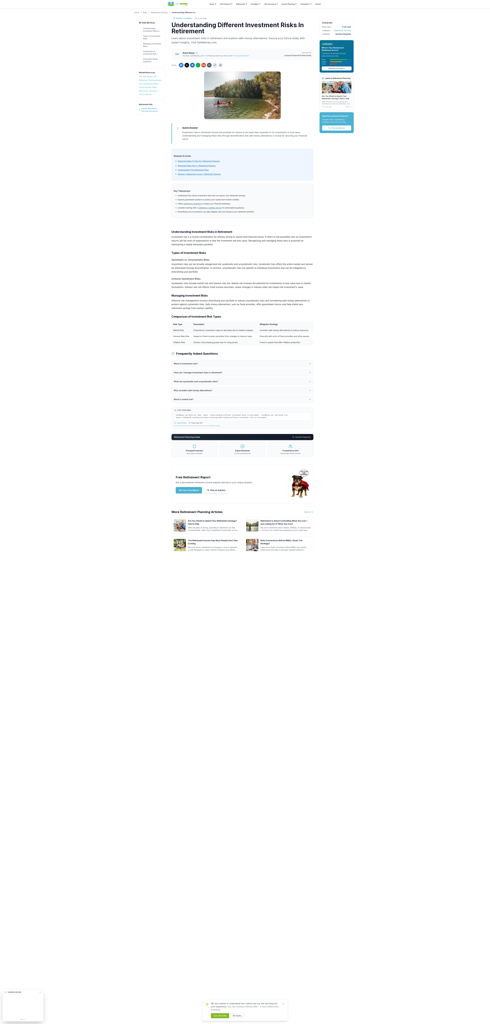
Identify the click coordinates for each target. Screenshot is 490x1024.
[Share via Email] (209, 65)
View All (307, 512)
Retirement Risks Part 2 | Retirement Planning (197, 166)
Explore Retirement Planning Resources (149, 109)
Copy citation (182, 423)
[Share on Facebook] (181, 65)
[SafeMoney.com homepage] (177, 4)
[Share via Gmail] (203, 65)
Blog (145, 12)
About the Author (242, 56)
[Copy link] (215, 65)
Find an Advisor (145, 94)
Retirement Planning (159, 12)
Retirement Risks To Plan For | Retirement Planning (199, 161)
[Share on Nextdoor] (198, 65)
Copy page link (196, 423)
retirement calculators (192, 204)
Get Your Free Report (189, 490)
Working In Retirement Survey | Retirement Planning (199, 174)
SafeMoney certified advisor (210, 208)
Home (136, 12)
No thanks (237, 1016)
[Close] (283, 1004)
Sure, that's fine (220, 1016)
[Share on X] (187, 65)
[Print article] (220, 65)
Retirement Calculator (148, 91)
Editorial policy (215, 426)
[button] (213, 4)
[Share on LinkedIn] (192, 65)
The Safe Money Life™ (148, 76)
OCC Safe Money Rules (148, 84)
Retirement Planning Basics (150, 80)
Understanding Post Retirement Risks (193, 170)
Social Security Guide (148, 87)
